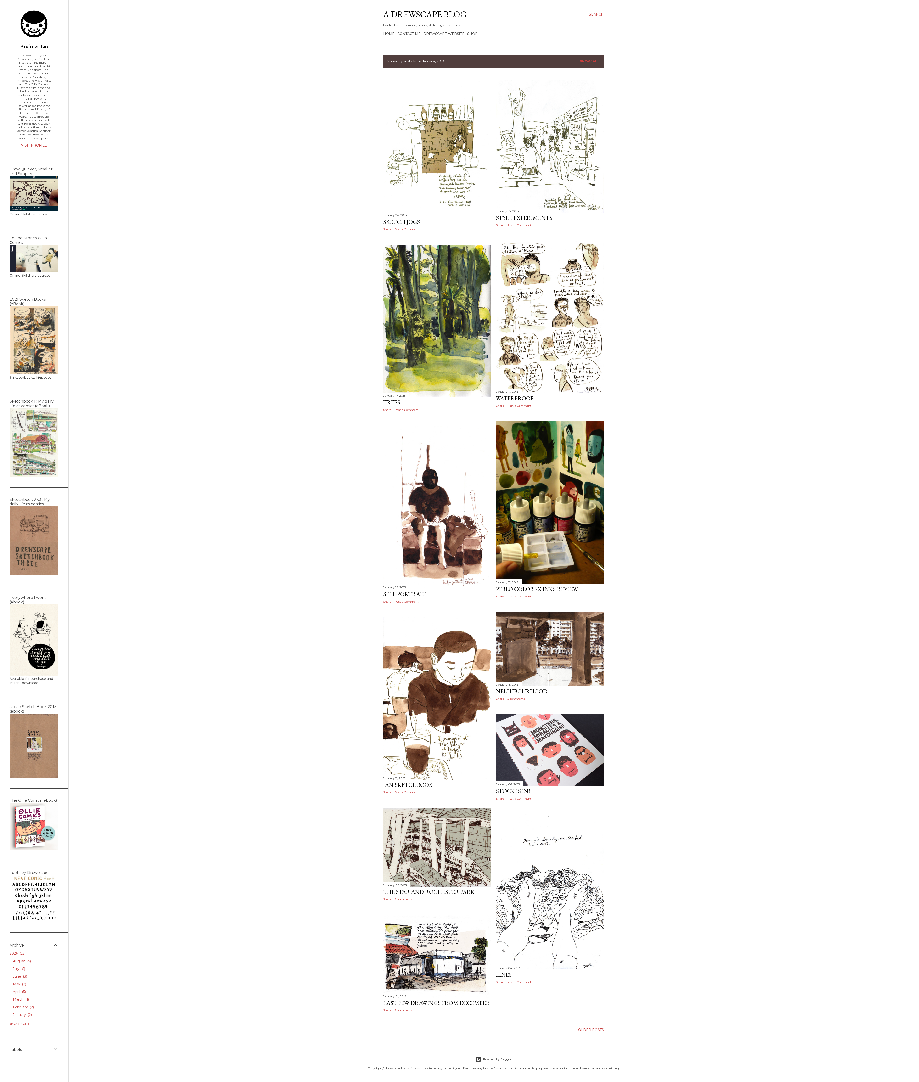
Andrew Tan (34, 46)
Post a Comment (407, 229)
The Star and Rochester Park (429, 892)
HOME (389, 34)
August (21, 961)
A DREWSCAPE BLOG (425, 14)
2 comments (516, 698)
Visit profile (34, 145)
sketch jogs (401, 221)
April (19, 992)
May (19, 984)
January (22, 1015)
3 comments (403, 899)
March (20, 999)
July (18, 969)
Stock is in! (513, 791)
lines (504, 974)
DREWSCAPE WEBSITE (444, 34)
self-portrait (404, 594)
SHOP (472, 34)
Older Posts (591, 1030)
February (23, 1007)
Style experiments (524, 217)
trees (391, 402)
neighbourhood (521, 691)
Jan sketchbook (408, 785)
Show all (590, 61)
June (19, 976)
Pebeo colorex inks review (537, 589)
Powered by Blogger (497, 1059)
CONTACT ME (409, 34)
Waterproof (514, 398)
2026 (17, 953)
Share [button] (387, 229)
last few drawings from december (436, 1003)
